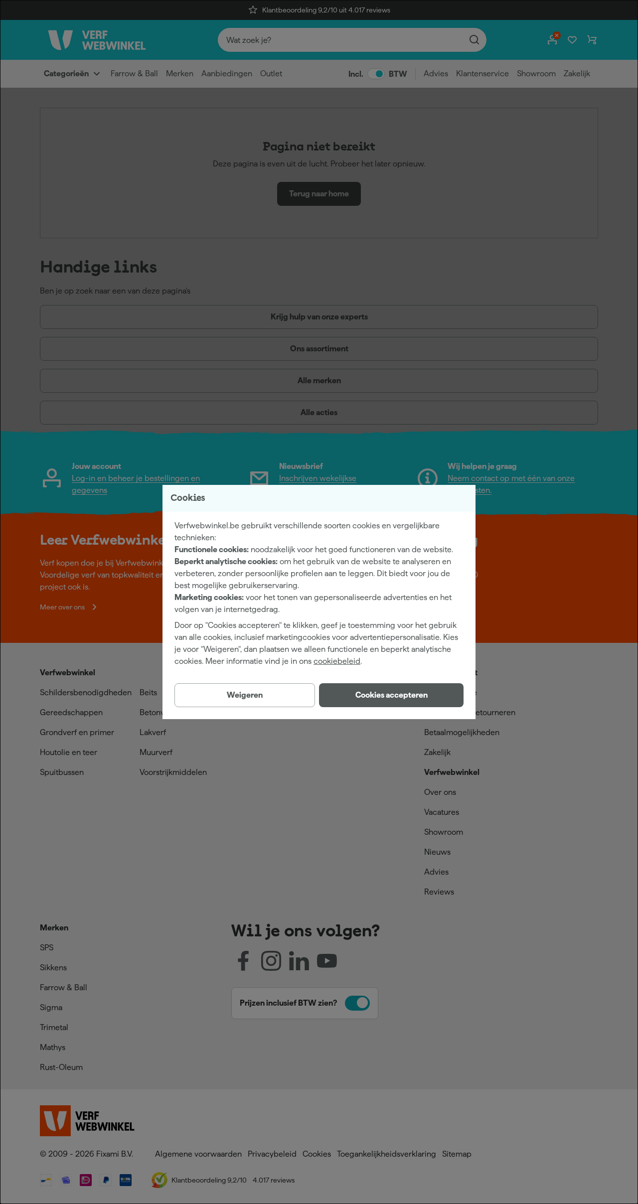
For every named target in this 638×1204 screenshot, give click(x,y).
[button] (391, 695)
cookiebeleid (337, 661)
